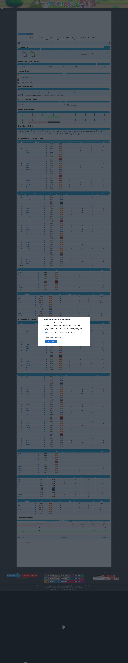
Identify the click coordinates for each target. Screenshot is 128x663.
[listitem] (64, 337)
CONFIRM (51, 341)
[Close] (87, 319)
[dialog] (64, 331)
